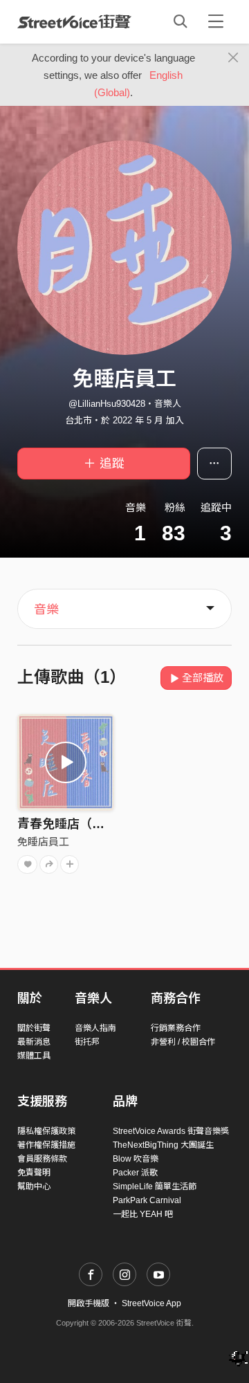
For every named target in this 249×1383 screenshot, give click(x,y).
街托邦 (87, 1042)
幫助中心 (33, 1186)
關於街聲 (33, 1028)
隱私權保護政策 (46, 1131)
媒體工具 (33, 1056)
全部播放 (202, 678)
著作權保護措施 (46, 1145)
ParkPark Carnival (147, 1200)
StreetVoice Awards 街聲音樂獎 (171, 1131)
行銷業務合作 (176, 1028)
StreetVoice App (151, 1303)
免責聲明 (33, 1173)
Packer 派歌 (135, 1173)
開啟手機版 (88, 1303)
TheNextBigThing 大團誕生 (163, 1145)
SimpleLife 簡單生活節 (154, 1186)
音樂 (46, 609)
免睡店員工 (43, 842)
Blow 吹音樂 (135, 1159)
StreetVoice (74, 21)
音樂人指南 (95, 1028)
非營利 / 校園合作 (183, 1042)
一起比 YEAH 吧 (143, 1214)
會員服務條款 (42, 1159)
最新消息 (33, 1042)
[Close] (233, 58)
